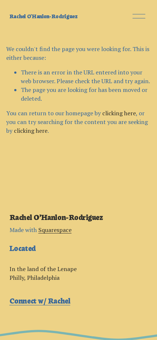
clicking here (119, 113)
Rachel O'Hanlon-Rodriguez (43, 16)
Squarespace (55, 230)
